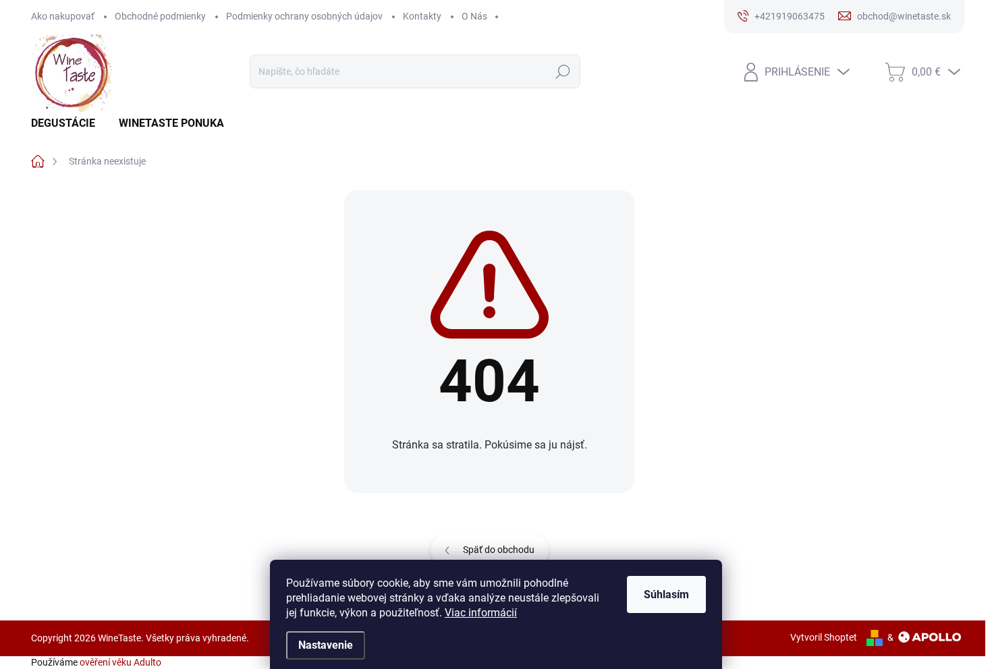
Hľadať (562, 71)
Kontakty (422, 16)
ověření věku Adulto (120, 662)
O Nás (474, 16)
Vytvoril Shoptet (823, 637)
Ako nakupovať (62, 16)
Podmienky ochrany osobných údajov (304, 16)
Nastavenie (325, 645)
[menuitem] (68, 123)
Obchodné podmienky (160, 16)
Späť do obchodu (498, 549)
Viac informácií (481, 612)
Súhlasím (666, 594)
